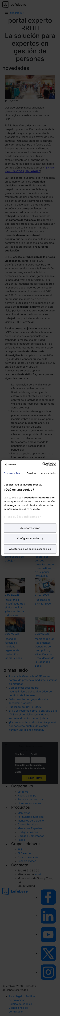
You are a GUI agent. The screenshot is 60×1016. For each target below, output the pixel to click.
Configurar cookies (28, 538)
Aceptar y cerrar (30, 527)
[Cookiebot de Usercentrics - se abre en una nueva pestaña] (42, 464)
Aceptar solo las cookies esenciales (30, 548)
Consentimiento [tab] (13, 473)
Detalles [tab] (31, 473)
